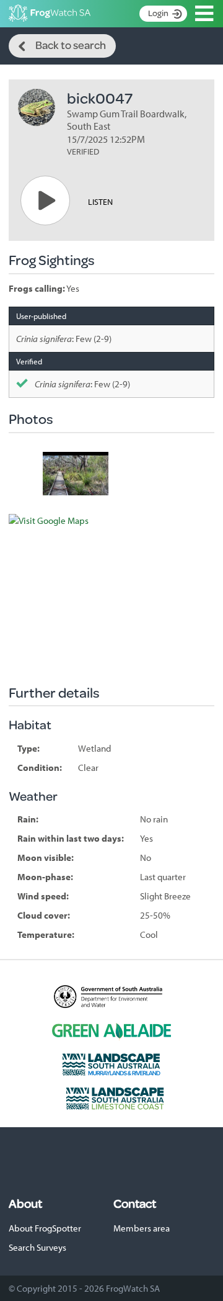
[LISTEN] (45, 200)
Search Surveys (37, 1247)
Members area (141, 1228)
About (25, 1203)
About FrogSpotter (45, 1228)
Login (158, 13)
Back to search (70, 45)
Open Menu (204, 14)
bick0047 (100, 98)
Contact (134, 1203)
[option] (75, 474)
